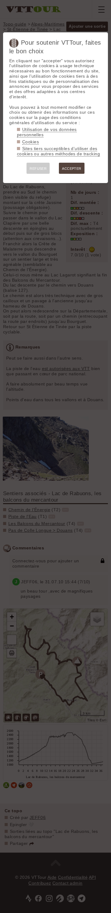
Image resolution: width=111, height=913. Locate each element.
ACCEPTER (71, 168)
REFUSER (38, 168)
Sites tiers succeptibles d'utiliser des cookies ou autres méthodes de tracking (58, 151)
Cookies (30, 141)
